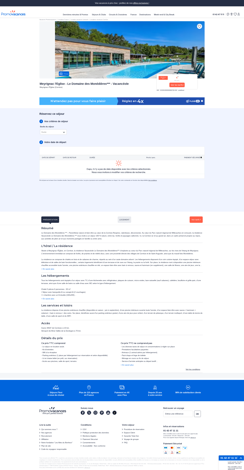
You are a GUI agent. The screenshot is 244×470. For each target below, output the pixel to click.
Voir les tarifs (177, 85)
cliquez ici (87, 467)
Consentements (89, 443)
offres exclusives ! (141, 3)
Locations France (63, 19)
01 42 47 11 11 (218, 14)
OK (197, 414)
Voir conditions (152, 180)
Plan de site (46, 446)
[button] (55, 390)
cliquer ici (193, 437)
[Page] (83, 413)
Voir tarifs (196, 220)
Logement (124, 220)
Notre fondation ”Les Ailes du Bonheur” (57, 443)
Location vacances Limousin (79, 19)
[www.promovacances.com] (13, 12)
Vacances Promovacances (47, 19)
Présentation (50, 220)
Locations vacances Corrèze (99, 19)
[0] (235, 14)
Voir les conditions (193, 369)
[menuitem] (76, 14)
